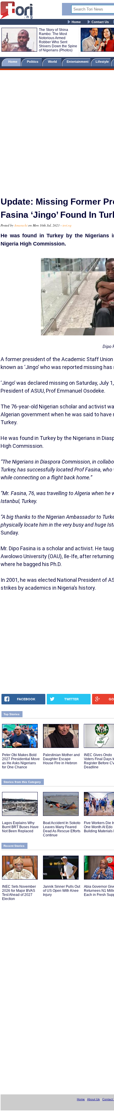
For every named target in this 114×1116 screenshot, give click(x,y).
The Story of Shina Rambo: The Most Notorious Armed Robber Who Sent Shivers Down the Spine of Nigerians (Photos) (58, 40)
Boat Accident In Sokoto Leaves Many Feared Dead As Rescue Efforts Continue (61, 829)
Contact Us (100, 22)
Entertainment (77, 61)
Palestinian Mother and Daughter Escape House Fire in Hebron (61, 759)
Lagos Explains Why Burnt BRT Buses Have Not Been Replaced (20, 827)
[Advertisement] (57, 131)
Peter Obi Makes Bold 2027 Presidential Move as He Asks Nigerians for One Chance (21, 761)
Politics (33, 61)
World (53, 61)
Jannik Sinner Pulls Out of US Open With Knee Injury (61, 891)
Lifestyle (102, 61)
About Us (93, 1099)
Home (76, 22)
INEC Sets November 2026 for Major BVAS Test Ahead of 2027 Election (19, 893)
